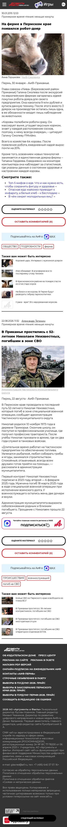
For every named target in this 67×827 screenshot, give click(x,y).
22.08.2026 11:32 (10, 321)
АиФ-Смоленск (31, 77)
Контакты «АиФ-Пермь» (19, 673)
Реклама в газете (42, 660)
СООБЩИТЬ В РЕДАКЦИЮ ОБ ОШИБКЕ (27, 699)
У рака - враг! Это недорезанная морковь (36, 302)
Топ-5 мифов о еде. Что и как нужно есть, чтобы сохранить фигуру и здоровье (34, 184)
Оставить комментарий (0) (34, 221)
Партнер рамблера (30, 811)
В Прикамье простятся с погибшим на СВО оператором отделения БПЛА (38, 630)
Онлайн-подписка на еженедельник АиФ (32, 669)
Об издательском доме (19, 655)
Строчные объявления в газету (24, 678)
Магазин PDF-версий (17, 664)
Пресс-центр (47, 655)
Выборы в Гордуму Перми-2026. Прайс (29, 695)
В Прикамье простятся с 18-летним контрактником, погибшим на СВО (33, 609)
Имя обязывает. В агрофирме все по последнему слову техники (34, 272)
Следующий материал (32, 818)
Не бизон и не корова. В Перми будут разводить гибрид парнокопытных (35, 293)
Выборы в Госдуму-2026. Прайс (24, 683)
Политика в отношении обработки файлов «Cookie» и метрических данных (28, 781)
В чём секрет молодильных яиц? (30, 196)
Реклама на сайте (15, 660)
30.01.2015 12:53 (10, 13)
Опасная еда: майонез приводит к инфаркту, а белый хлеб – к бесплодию (31, 191)
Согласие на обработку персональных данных (30, 770)
